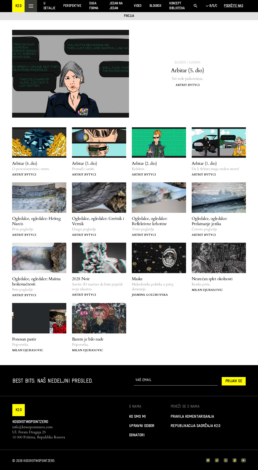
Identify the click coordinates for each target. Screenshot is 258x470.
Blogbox (180, 63)
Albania (194, 63)
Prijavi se (233, 381)
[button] (18, 6)
